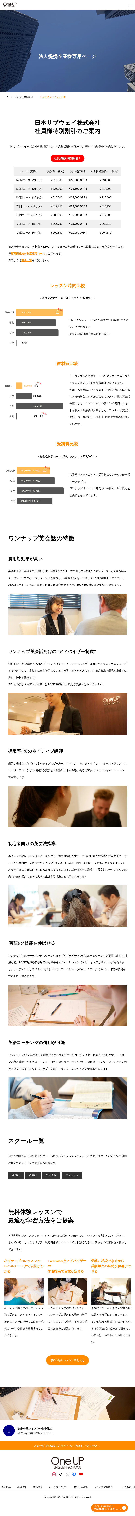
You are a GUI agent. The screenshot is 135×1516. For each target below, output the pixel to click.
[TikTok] (61, 1474)
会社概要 (6, 1487)
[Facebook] (74, 1474)
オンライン (72, 1175)
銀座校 (33, 1175)
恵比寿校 (51, 1175)
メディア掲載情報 (104, 1487)
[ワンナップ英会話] (10, 5)
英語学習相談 (81, 1487)
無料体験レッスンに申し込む (67, 1360)
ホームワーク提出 (58, 1487)
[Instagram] (54, 1474)
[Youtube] (81, 1474)
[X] (68, 1474)
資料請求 (37, 1487)
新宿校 (16, 1175)
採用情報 (22, 1487)
